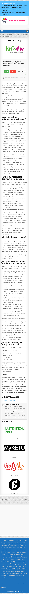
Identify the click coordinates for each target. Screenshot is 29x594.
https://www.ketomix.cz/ (9, 400)
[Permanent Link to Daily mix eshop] (14, 466)
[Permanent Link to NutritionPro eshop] (14, 430)
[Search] (27, 31)
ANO (6, 71)
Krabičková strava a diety (22, 34)
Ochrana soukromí (21, 584)
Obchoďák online (4, 34)
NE (13, 71)
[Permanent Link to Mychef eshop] (14, 484)
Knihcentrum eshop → (23, 499)
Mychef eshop (14, 493)
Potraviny (12, 34)
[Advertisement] (15, 26)
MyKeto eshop (14, 457)
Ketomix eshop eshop (8, 3)
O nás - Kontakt (12, 584)
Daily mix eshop (14, 475)
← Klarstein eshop (4, 499)
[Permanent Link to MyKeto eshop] (14, 448)
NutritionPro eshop (14, 439)
